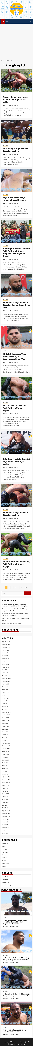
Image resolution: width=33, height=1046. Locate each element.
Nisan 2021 (5, 822)
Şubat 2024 (5, 726)
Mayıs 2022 (5, 785)
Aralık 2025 (5, 664)
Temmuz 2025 (6, 678)
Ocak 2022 (5, 797)
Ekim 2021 (5, 805)
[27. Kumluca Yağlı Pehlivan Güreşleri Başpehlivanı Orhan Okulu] (16, 285)
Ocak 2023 (5, 763)
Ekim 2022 (5, 771)
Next (26, 587)
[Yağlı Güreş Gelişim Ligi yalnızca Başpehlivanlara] (16, 180)
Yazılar (4, 94)
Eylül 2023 (5, 740)
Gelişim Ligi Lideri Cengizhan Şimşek (12, 623)
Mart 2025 (5, 689)
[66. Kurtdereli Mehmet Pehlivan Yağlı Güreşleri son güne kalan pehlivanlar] (16, 977)
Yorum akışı (5, 882)
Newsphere (11, 1044)
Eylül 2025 (5, 673)
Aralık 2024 (5, 698)
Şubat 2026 (5, 658)
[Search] (30, 21)
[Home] (3, 21)
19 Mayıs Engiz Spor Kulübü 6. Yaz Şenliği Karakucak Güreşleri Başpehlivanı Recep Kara (15, 922)
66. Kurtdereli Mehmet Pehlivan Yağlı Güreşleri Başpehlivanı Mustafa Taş (16, 959)
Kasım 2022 (5, 768)
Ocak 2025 (5, 695)
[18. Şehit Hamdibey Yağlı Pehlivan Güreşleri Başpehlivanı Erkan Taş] (16, 337)
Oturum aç (5, 876)
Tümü (3, 855)
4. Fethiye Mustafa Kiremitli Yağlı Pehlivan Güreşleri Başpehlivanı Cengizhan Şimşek (16, 252)
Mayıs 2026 (5, 650)
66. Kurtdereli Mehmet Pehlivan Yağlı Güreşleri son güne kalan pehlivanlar (16, 995)
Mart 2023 (5, 757)
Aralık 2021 (5, 799)
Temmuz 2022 (6, 780)
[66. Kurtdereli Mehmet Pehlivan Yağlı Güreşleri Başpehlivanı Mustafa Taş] (16, 941)
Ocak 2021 (5, 830)
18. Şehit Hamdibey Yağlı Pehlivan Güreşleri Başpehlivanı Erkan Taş (14, 356)
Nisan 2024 (5, 720)
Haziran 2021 (6, 816)
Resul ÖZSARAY (14, 105)
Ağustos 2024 (6, 709)
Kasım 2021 (5, 802)
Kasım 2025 (5, 667)
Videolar (4, 858)
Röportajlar (5, 852)
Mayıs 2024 (5, 718)
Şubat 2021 (5, 827)
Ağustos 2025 (6, 675)
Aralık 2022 (5, 765)
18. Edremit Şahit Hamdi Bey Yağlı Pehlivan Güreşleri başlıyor (16, 564)
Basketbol (5, 843)
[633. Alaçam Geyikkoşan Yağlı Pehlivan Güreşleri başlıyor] (16, 388)
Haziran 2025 (6, 681)
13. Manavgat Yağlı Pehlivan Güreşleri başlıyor (16, 149)
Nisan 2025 (5, 687)
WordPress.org (6, 885)
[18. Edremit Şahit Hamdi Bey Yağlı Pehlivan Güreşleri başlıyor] (16, 544)
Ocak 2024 (5, 729)
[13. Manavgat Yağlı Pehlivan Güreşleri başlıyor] (16, 131)
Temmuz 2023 (6, 746)
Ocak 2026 (5, 661)
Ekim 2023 (5, 737)
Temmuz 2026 (6, 644)
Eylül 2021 (5, 808)
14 (21, 587)
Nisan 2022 (5, 788)
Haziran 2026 (6, 647)
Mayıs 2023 (5, 751)
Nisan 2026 (5, 653)
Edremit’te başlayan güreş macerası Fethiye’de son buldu (15, 99)
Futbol (4, 846)
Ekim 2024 (5, 703)
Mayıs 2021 (5, 819)
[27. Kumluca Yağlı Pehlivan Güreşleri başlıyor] (16, 495)
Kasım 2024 (5, 701)
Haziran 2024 (6, 715)
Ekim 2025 (5, 670)
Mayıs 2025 (5, 684)
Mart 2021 (5, 825)
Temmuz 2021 (6, 813)
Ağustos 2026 (6, 642)
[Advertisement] (16, 40)
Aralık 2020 (5, 833)
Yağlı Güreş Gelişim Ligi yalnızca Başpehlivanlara (14, 198)
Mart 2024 (5, 723)
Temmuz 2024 (6, 712)
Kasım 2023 (5, 735)
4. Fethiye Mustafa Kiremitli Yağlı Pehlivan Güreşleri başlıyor (16, 461)
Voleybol (4, 860)
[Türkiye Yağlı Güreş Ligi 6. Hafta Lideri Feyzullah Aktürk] (16, 1013)
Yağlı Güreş (5, 145)
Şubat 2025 (5, 692)
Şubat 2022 (5, 794)
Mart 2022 (5, 791)
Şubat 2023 (5, 760)
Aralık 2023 (5, 732)
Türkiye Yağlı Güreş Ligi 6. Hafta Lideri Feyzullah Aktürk (14, 1031)
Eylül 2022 (5, 774)
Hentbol (4, 849)
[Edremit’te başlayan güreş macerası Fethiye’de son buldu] (16, 80)
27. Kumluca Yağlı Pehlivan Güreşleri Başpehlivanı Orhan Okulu (16, 305)
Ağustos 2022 (6, 777)
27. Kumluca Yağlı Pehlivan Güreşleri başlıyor (15, 513)
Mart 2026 (5, 656)
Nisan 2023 (5, 754)
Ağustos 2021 (6, 811)
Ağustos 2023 (6, 743)
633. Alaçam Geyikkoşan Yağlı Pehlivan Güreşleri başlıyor (14, 408)
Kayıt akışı (5, 879)
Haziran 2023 (6, 749)
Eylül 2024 (5, 706)
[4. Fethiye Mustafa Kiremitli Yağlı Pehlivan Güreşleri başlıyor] (16, 442)
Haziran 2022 (6, 782)
